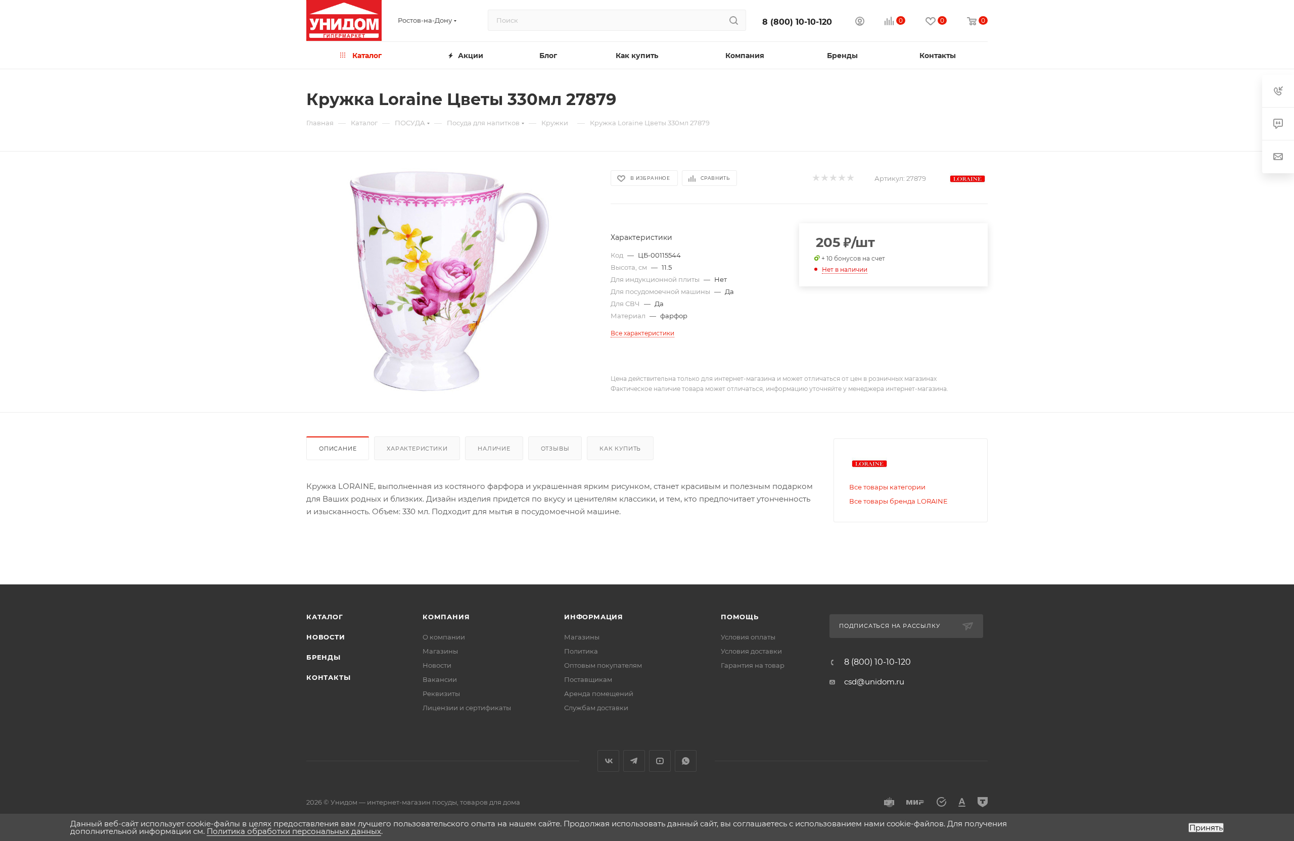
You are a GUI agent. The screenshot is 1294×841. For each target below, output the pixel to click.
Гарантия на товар (752, 665)
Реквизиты (441, 693)
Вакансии (440, 679)
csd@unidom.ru (874, 681)
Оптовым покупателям (603, 665)
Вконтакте (608, 761)
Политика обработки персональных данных (294, 831)
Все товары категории (887, 487)
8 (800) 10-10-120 (797, 22)
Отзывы (555, 448)
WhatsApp (686, 761)
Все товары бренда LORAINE (898, 501)
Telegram (634, 761)
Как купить (620, 448)
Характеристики (417, 448)
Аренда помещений (598, 693)
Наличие (494, 448)
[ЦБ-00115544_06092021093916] (449, 281)
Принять (1206, 827)
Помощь (740, 617)
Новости (325, 637)
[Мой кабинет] (859, 22)
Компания (446, 617)
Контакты (328, 677)
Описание (337, 448)
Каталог (324, 617)
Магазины (440, 651)
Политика (581, 651)
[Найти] (733, 20)
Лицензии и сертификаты (467, 708)
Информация (593, 617)
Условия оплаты (748, 637)
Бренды (323, 657)
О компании (444, 637)
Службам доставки (596, 708)
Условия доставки (751, 651)
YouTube (660, 761)
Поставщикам (588, 679)
